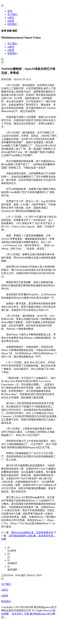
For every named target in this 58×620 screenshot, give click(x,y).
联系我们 (12, 24)
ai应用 (10, 21)
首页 (9, 11)
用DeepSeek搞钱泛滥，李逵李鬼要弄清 (32, 532)
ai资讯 (10, 17)
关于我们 (12, 14)
